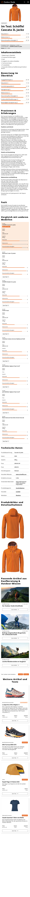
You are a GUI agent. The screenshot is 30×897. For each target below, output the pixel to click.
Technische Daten (7, 63)
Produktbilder (6, 65)
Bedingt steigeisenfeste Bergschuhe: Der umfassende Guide (14, 633)
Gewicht (26, 715)
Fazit (3, 59)
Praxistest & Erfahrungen (9, 57)
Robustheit (4, 34)
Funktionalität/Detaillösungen (9, 99)
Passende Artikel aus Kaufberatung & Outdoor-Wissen (14, 67)
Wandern (18, 495)
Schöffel (18, 492)
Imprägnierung (5, 89)
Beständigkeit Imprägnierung (9, 102)
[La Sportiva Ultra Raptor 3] (15, 693)
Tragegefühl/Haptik (7, 79)
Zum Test (5, 277)
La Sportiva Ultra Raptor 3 (10, 705)
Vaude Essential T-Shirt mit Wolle (13, 817)
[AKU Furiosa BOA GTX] (15, 733)
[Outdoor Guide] (8, 2)
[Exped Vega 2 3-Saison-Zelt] (15, 770)
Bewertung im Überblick (8, 55)
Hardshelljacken (20, 488)
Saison (15, 715)
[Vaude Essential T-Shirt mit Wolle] (15, 806)
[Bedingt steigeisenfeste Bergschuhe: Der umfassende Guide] (15, 621)
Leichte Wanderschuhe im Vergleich (14, 661)
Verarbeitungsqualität (7, 86)
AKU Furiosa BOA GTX (9, 744)
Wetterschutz (5, 37)
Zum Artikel (14, 609)
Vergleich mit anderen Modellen (10, 61)
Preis (3, 715)
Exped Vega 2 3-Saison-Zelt (10, 782)
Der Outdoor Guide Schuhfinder (12, 606)
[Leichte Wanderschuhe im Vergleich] (15, 650)
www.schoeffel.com (21, 474)
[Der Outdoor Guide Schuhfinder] (15, 594)
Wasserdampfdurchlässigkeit (9, 40)
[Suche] (24, 2)
